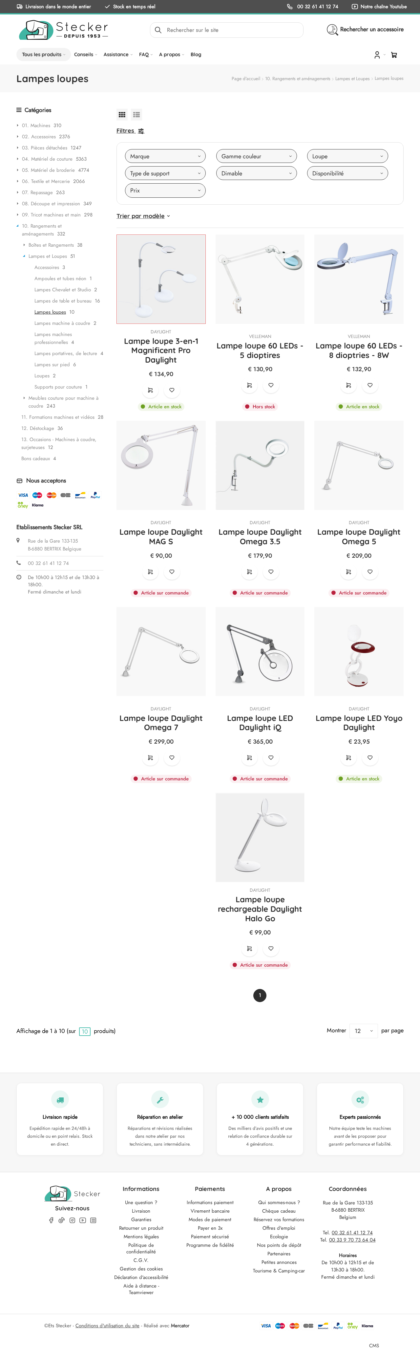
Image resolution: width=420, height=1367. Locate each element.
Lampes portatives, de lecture (65, 353)
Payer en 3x (210, 1228)
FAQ (144, 54)
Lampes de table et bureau (63, 300)
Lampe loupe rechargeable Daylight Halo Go (260, 908)
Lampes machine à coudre (62, 323)
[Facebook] (51, 1220)
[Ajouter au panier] (150, 390)
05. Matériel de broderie (48, 170)
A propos (169, 54)
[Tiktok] (61, 1220)
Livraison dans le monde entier (58, 6)
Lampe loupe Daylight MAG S (161, 536)
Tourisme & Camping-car (279, 1270)
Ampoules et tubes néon (60, 278)
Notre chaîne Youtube (384, 6)
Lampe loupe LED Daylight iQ (260, 722)
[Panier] (394, 55)
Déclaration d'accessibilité (141, 1277)
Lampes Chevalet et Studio (62, 289)
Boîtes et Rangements (51, 245)
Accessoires (46, 267)
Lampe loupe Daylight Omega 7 (161, 722)
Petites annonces (279, 1262)
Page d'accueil (246, 78)
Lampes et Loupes (352, 78)
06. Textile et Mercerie (46, 181)
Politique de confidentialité (141, 1248)
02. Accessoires (39, 136)
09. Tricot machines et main (51, 214)
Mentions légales (141, 1236)
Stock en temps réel (134, 6)
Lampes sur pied (52, 364)
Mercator (180, 1325)
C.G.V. (141, 1260)
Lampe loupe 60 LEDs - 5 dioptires (260, 350)
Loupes (42, 375)
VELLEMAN (260, 336)
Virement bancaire (210, 1211)
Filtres (125, 130)
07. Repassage (37, 192)
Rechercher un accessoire (372, 29)
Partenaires (278, 1253)
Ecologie (279, 1236)
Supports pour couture (58, 387)
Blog (196, 54)
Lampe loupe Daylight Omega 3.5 (260, 536)
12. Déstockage (37, 428)
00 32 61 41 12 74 (317, 6)
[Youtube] (82, 1220)
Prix (135, 190)
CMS (374, 1345)
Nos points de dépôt (279, 1245)
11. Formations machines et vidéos (57, 417)
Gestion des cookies (141, 1268)
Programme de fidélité (210, 1245)
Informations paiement (210, 1202)
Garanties (141, 1219)
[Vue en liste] (136, 114)
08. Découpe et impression (51, 203)
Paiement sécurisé (210, 1236)
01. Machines (36, 125)
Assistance (116, 54)
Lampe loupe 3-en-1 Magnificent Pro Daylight (161, 350)
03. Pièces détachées (44, 147)
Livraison (141, 1211)
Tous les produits (41, 54)
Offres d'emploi (278, 1228)
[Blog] (93, 1220)
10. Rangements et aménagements (297, 78)
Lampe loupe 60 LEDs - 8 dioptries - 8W (359, 350)
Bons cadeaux (35, 458)
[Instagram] (72, 1220)
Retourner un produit (141, 1228)
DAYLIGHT (161, 332)
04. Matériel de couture (47, 159)
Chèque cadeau (279, 1211)
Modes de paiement (210, 1219)
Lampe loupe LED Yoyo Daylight (359, 722)
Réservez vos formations (279, 1219)
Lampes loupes (50, 312)
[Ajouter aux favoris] (172, 390)
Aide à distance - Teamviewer (141, 1289)
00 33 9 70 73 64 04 (352, 1240)
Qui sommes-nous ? (279, 1202)
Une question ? (141, 1202)
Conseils (83, 54)
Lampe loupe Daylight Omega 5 (359, 536)
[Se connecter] (379, 54)
